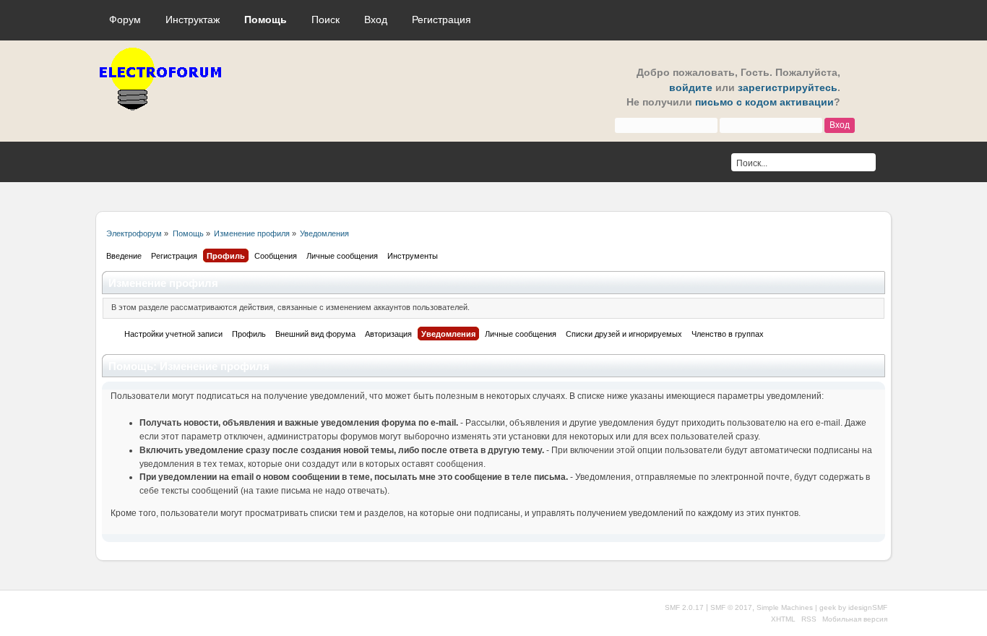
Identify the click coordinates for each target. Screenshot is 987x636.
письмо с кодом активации (764, 102)
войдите (690, 87)
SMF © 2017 (731, 607)
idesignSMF (867, 607)
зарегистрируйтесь (787, 87)
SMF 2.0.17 (684, 607)
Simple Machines (785, 607)
